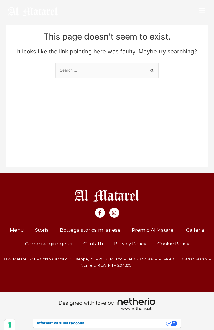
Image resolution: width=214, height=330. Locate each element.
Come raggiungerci (48, 243)
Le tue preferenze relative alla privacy (127, 323)
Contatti (93, 243)
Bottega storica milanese (90, 230)
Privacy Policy (130, 243)
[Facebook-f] (100, 213)
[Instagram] (114, 213)
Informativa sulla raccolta (60, 323)
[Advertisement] (107, 120)
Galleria (195, 230)
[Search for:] (107, 70)
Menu (17, 230)
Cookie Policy (173, 243)
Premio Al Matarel (153, 230)
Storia (42, 230)
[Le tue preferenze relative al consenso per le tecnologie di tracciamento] (9, 324)
